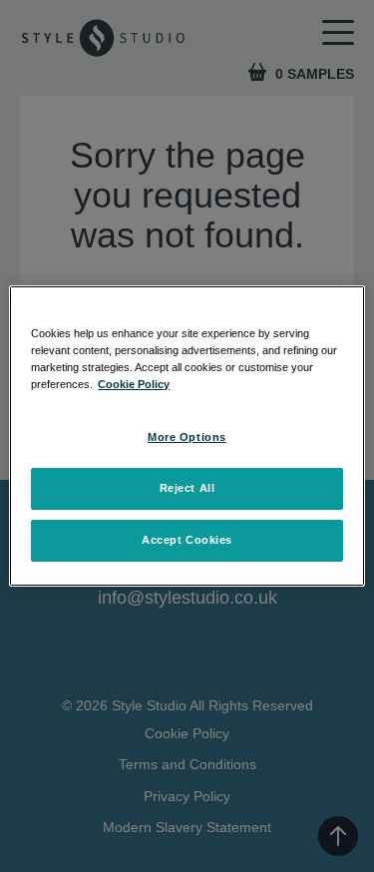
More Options (187, 437)
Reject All (187, 488)
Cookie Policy (134, 384)
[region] (186, 436)
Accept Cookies (187, 540)
